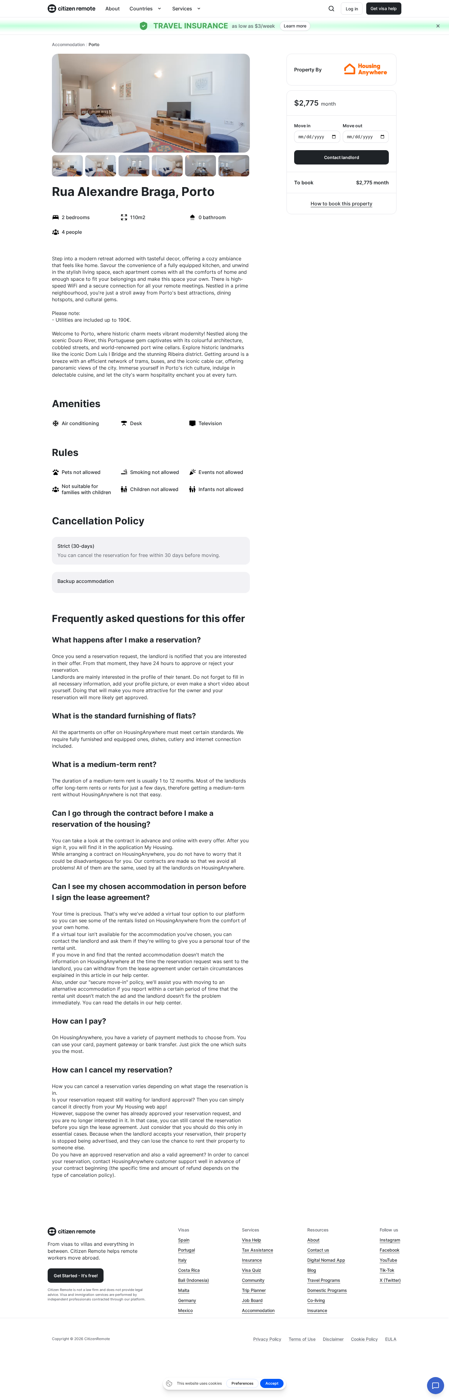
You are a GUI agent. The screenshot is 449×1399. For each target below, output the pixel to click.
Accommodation (68, 44)
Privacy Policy (267, 1339)
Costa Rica (189, 1270)
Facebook (390, 1250)
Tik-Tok (387, 1270)
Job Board (252, 1300)
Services (182, 8)
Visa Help (251, 1239)
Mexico (185, 1310)
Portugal (186, 1250)
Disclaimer (333, 1339)
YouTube (388, 1260)
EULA (390, 1339)
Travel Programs (323, 1280)
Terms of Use (302, 1339)
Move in (302, 125)
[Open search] (331, 8)
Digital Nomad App (326, 1260)
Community (253, 1280)
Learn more (295, 25)
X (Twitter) (390, 1280)
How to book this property (341, 204)
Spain (183, 1239)
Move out (352, 125)
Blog (311, 1270)
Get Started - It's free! (76, 1275)
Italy (182, 1260)
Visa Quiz (251, 1270)
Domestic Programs (327, 1290)
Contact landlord (341, 157)
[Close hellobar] (438, 26)
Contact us (318, 1250)
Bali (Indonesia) (193, 1280)
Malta (183, 1290)
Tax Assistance (257, 1250)
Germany (187, 1300)
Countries (141, 8)
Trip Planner (254, 1290)
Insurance (252, 1260)
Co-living (316, 1300)
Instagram (390, 1239)
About (112, 8)
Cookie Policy (364, 1339)
